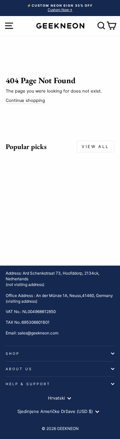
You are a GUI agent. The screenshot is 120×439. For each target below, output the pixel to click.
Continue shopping (25, 100)
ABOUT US (19, 369)
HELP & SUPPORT (28, 384)
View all (95, 146)
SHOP (13, 353)
